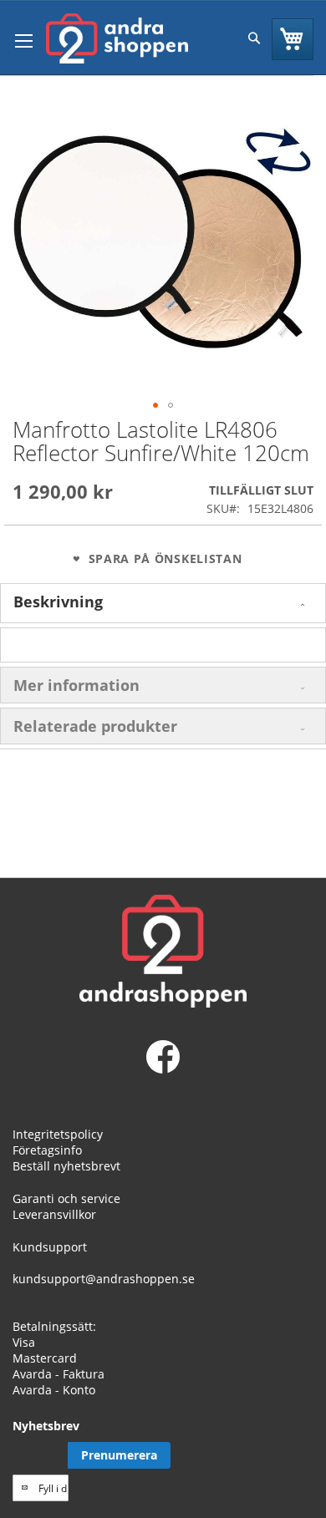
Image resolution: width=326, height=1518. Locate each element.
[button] (155, 405)
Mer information (76, 685)
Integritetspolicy (58, 1134)
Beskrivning (58, 601)
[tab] (163, 603)
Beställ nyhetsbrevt (66, 1166)
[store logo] (117, 38)
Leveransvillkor (54, 1214)
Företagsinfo (47, 1150)
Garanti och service (66, 1198)
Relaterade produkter (95, 726)
